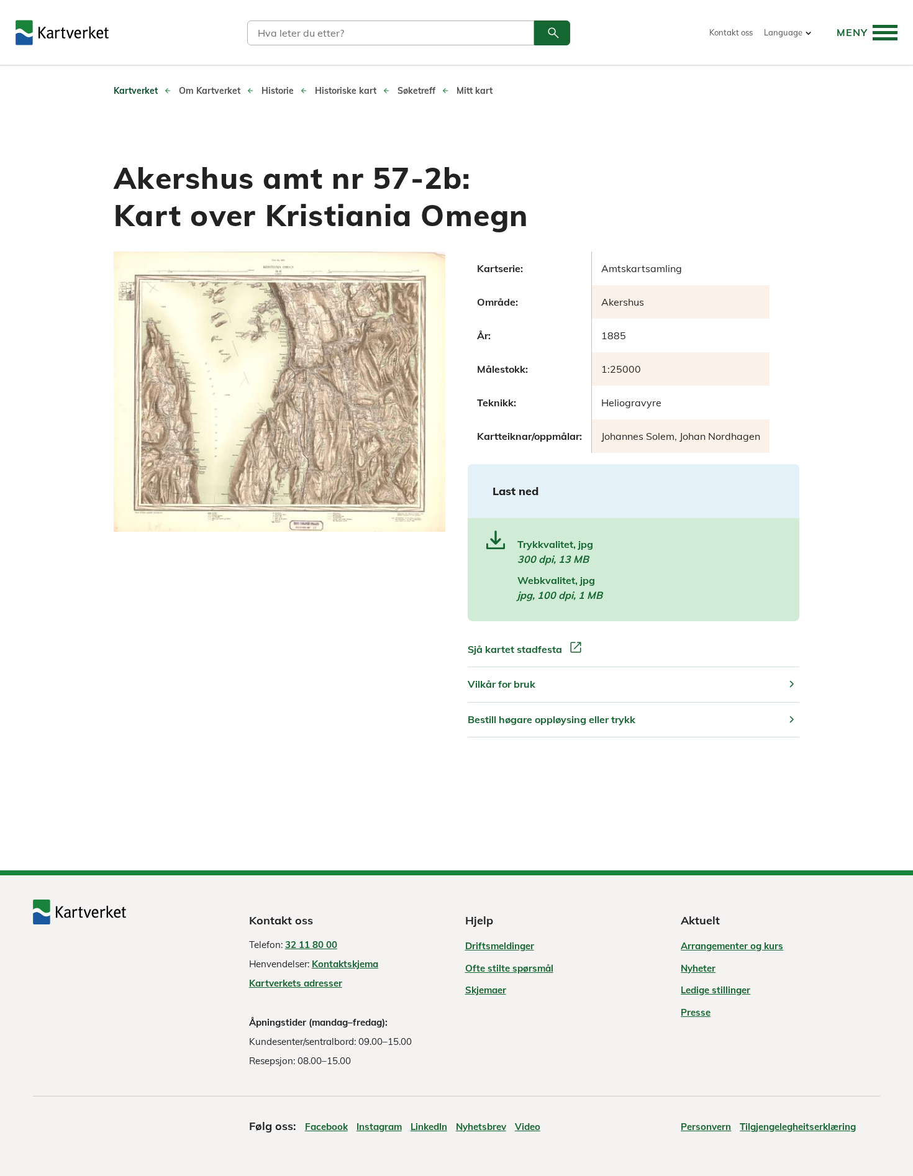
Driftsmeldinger (499, 946)
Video (527, 1127)
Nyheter (698, 968)
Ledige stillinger (715, 990)
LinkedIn (429, 1127)
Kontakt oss (731, 33)
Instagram (379, 1127)
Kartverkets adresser (295, 983)
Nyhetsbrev (481, 1127)
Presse (696, 1012)
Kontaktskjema (345, 964)
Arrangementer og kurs (732, 946)
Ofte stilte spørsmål (509, 968)
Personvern (706, 1127)
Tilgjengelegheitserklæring (798, 1127)
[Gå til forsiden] (62, 32)
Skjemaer (485, 990)
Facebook (326, 1127)
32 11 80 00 (311, 944)
